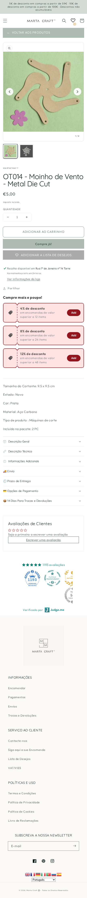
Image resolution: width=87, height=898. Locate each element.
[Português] (48, 874)
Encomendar (17, 688)
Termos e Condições (22, 793)
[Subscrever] (74, 846)
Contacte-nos (17, 741)
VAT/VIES (14, 768)
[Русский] (54, 874)
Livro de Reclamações (23, 820)
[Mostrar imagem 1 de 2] (10, 151)
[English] (27, 874)
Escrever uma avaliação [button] (43, 540)
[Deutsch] (38, 874)
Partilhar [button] (14, 288)
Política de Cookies (21, 811)
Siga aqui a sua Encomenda (26, 750)
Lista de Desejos (19, 759)
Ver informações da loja (23, 279)
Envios (12, 706)
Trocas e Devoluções (22, 715)
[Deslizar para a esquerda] (9, 91)
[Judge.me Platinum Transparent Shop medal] (52, 578)
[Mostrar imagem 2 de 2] (26, 151)
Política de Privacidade (24, 802)
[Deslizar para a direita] (77, 91)
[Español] (59, 874)
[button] (5, 20)
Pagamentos (16, 697)
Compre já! (43, 244)
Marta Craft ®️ (33, 890)
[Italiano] (43, 874)
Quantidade (11, 209)
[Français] (33, 874)
